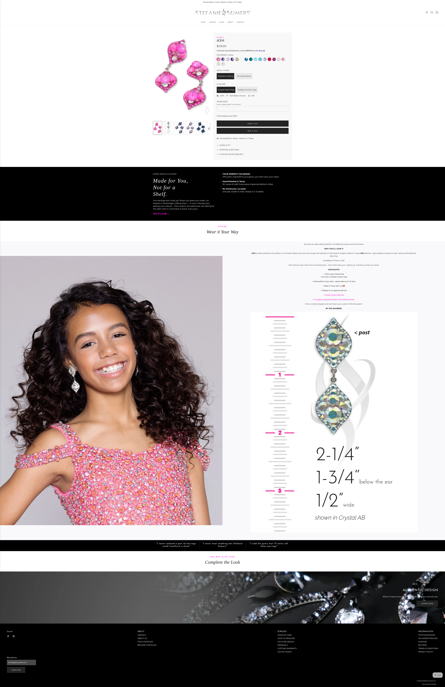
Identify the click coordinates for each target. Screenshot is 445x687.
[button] (158, 76)
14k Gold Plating (244, 76)
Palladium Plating (225, 76)
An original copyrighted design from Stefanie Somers (334, 299)
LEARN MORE (427, 603)
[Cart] (436, 12)
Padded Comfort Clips (247, 90)
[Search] (431, 12)
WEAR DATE (222, 101)
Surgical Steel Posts (226, 90)
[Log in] (426, 12)
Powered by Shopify (429, 684)
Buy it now (253, 131)
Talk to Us (351, 265)
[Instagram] (13, 636)
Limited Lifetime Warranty (334, 295)
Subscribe (16, 670)
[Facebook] (8, 636)
